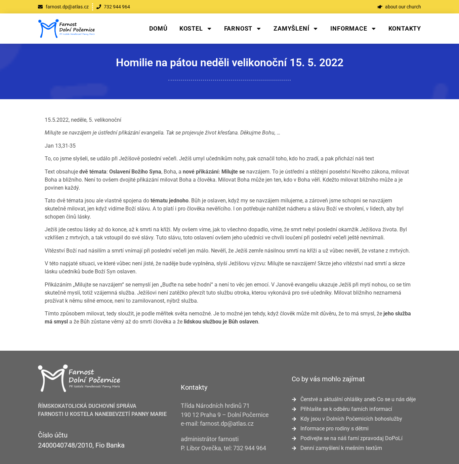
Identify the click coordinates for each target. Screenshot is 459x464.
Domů (158, 28)
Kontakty (404, 28)
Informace (348, 28)
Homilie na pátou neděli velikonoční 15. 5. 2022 (229, 62)
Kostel (191, 28)
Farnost (238, 28)
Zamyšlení (291, 28)
